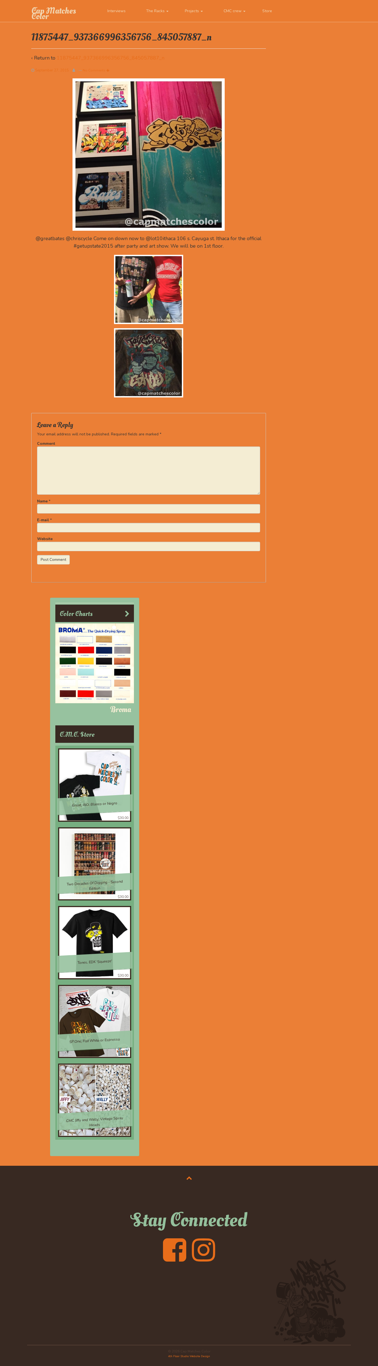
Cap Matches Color (53, 13)
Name (42, 501)
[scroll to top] (189, 1178)
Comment (46, 443)
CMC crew (233, 11)
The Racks (156, 11)
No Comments (94, 70)
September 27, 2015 (52, 70)
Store (267, 11)
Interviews (116, 11)
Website (45, 538)
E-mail (43, 520)
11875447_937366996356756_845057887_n (110, 58)
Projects (192, 11)
